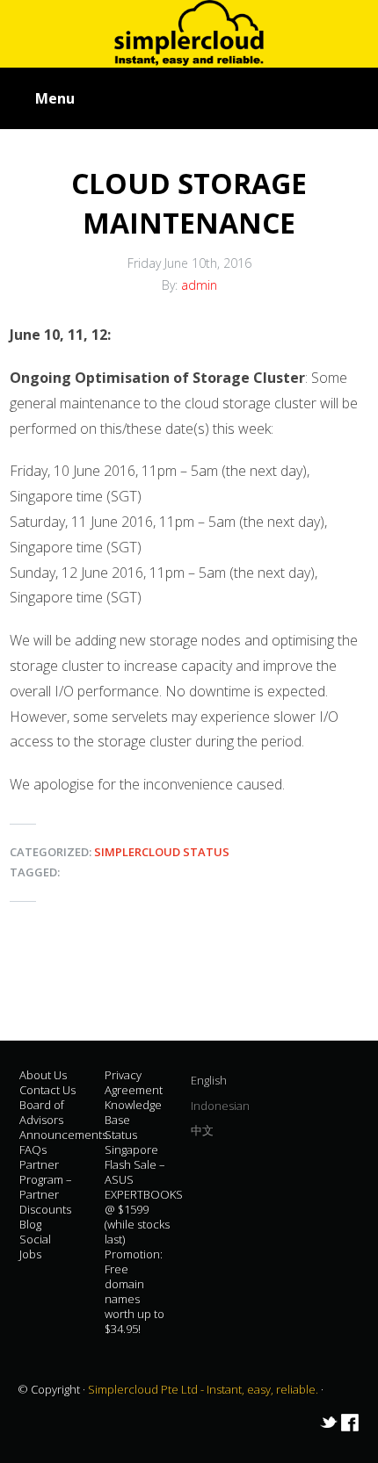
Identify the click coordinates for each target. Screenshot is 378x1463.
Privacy (123, 1075)
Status (121, 1134)
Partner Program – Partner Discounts (45, 1187)
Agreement (134, 1090)
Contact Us (47, 1090)
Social (35, 1239)
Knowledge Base (133, 1112)
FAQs (33, 1149)
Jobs (30, 1254)
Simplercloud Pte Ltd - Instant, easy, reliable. (204, 1389)
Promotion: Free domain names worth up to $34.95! (134, 1291)
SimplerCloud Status (161, 852)
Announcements (63, 1134)
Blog (30, 1224)
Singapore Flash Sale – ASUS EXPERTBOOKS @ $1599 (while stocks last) (144, 1194)
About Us (43, 1075)
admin (199, 285)
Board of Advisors (41, 1112)
